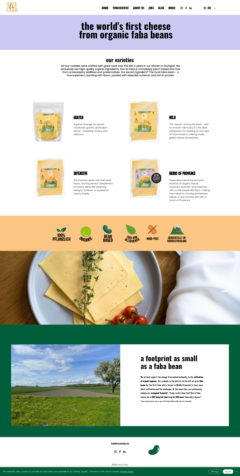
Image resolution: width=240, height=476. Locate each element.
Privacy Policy (127, 471)
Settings (215, 471)
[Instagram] (181, 8)
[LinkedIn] (190, 8)
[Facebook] (186, 8)
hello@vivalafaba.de (120, 443)
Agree (228, 471)
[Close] (236, 471)
